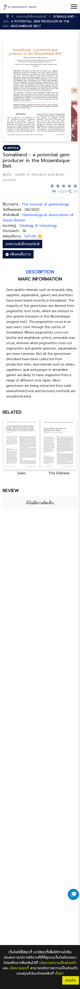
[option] (21, 447)
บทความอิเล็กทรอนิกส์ (22, 244)
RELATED (12, 412)
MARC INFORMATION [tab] (40, 279)
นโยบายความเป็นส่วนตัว (57, 962)
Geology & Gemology (38, 225)
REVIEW (11, 490)
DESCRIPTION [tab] (40, 271)
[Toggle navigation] (74, 7)
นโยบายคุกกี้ (19, 968)
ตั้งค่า (59, 973)
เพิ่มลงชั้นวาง (20, 254)
